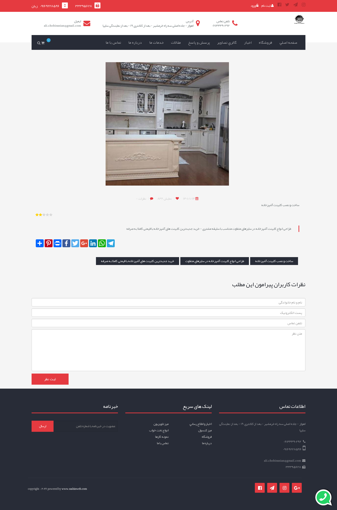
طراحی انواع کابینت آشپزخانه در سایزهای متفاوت (214, 261)
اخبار (248, 42)
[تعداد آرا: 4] (37, 214)
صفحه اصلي (288, 42)
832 (164, 198)
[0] (43, 39)
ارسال (42, 426)
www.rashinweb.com (74, 489)
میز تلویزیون (160, 424)
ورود (253, 5)
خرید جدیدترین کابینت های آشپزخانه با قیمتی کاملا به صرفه (137, 261)
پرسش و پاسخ (199, 42)
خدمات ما (156, 42)
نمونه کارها (161, 437)
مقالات (176, 42)
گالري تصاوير (227, 42)
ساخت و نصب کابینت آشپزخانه (274, 261)
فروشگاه (265, 42)
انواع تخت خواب (158, 430)
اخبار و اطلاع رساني (200, 424)
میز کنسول (205, 430)
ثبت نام (266, 5)
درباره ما (135, 42)
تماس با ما (113, 42)
